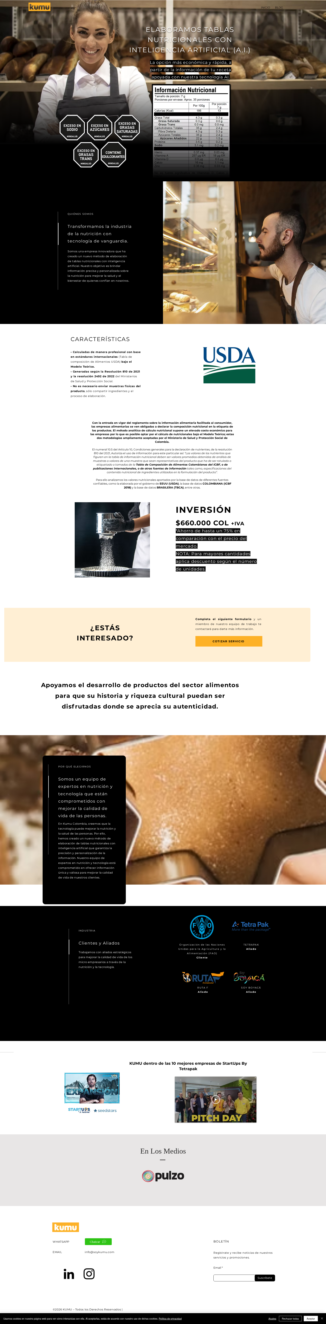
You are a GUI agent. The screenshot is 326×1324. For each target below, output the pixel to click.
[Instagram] (89, 1273)
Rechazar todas (290, 1318)
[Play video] (215, 1099)
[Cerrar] (322, 1318)
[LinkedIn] (68, 1273)
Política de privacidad (170, 1318)
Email (217, 1267)
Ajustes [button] (272, 1318)
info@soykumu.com (99, 1252)
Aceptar (311, 1318)
